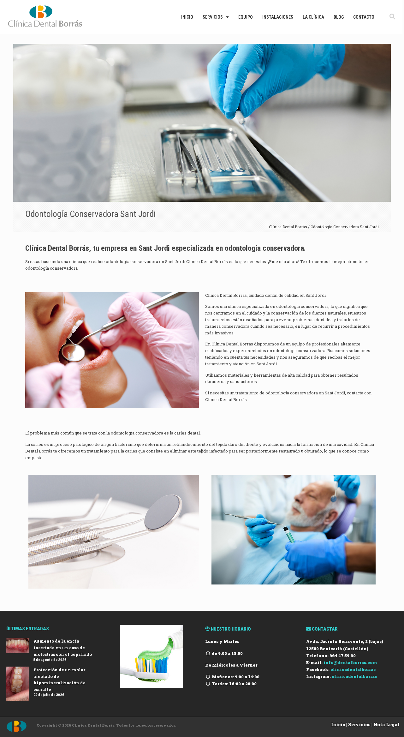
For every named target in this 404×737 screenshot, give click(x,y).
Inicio (187, 17)
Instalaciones (277, 17)
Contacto (363, 17)
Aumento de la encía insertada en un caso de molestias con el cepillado (62, 647)
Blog (339, 17)
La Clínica (313, 17)
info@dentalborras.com (350, 662)
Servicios (213, 17)
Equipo (245, 17)
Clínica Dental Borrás (288, 226)
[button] (392, 16)
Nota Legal (386, 725)
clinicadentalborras (353, 669)
